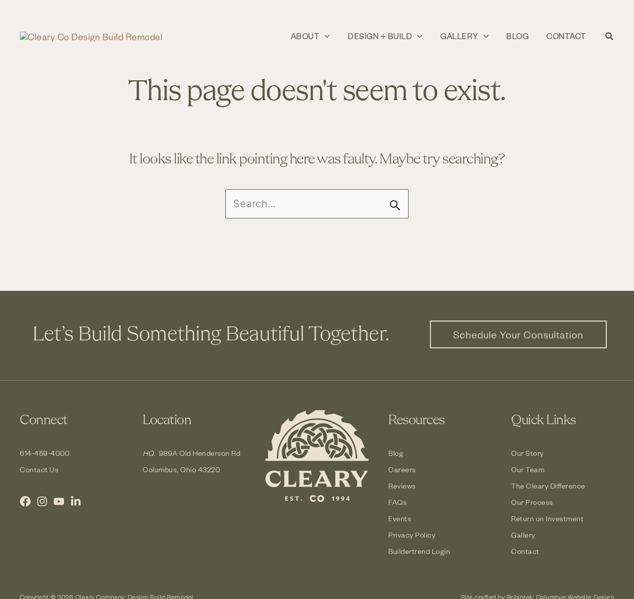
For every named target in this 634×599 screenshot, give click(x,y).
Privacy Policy (411, 535)
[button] (324, 36)
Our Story (527, 453)
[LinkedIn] (75, 501)
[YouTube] (58, 501)
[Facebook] (25, 501)
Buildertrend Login (419, 551)
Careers (402, 469)
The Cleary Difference (548, 485)
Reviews (402, 485)
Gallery (523, 535)
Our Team (527, 469)
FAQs (397, 502)
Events (399, 518)
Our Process (532, 502)
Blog (395, 453)
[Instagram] (42, 501)
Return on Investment (547, 518)
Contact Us (39, 469)
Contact (525, 551)
